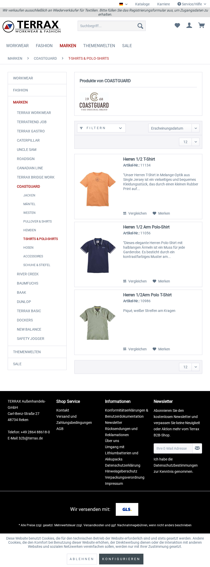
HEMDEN (29, 230)
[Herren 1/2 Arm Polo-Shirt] (97, 254)
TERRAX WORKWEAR (34, 113)
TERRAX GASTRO (31, 131)
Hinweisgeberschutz (121, 471)
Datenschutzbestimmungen (176, 465)
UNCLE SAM (26, 150)
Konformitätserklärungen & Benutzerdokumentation (126, 413)
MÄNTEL (29, 204)
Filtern (95, 128)
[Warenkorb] (202, 26)
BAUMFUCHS (27, 283)
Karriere (163, 4)
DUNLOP (24, 302)
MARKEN (20, 102)
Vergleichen (137, 213)
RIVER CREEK (28, 274)
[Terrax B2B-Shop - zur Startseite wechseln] (32, 27)
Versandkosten (93, 525)
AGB (60, 429)
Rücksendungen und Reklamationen (121, 432)
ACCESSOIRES (33, 256)
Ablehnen (82, 559)
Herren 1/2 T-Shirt (139, 159)
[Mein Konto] (189, 26)
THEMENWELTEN (27, 352)
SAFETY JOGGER (30, 339)
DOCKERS (25, 320)
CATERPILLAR (28, 140)
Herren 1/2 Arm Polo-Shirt (146, 227)
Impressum (114, 483)
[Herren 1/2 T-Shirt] (97, 186)
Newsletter (113, 423)
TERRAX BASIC (29, 311)
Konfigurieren (121, 559)
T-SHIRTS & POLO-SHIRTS (40, 239)
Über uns (112, 441)
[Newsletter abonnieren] (197, 448)
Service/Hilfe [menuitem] (192, 4)
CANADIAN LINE (30, 168)
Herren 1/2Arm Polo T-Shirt (147, 294)
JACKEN (29, 195)
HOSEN (28, 247)
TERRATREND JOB (32, 122)
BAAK (21, 292)
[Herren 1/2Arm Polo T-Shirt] (97, 322)
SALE (17, 364)
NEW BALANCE (29, 329)
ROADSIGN (26, 159)
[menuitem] (142, 4)
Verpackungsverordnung (124, 477)
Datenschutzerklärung (122, 465)
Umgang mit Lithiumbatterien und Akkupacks (121, 453)
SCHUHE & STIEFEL (36, 265)
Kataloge (142, 4)
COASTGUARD (28, 186)
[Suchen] (140, 26)
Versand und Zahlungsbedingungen (74, 419)
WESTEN (29, 213)
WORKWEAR (23, 78)
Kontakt (62, 410)
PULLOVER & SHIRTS (37, 221)
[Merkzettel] (177, 26)
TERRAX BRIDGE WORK (36, 177)
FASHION (20, 90)
